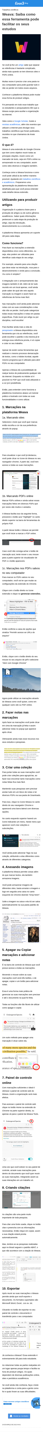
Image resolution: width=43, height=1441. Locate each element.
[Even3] (21, 3)
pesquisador (7, 330)
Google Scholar (21, 121)
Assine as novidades (20, 1416)
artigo (21, 65)
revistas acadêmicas (11, 124)
